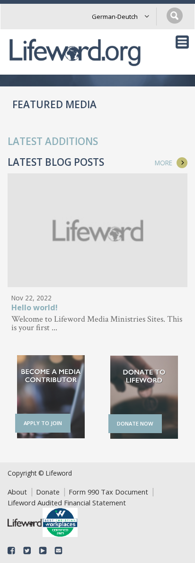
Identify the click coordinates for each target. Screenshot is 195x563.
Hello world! (34, 308)
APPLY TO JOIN (43, 423)
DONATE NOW (135, 423)
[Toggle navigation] (182, 42)
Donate (48, 491)
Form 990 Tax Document (108, 491)
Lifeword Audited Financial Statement (67, 502)
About (17, 491)
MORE (163, 162)
